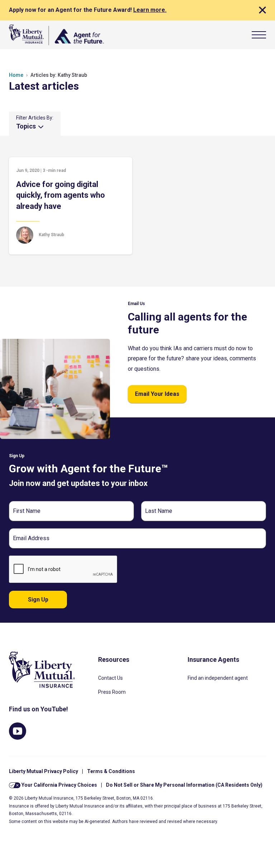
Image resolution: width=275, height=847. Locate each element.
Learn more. (150, 9)
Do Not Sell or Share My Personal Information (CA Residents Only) (184, 785)
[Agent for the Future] (56, 34)
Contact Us (110, 678)
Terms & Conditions (111, 771)
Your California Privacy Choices (58, 785)
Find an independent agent (218, 678)
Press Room (112, 692)
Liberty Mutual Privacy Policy (43, 771)
